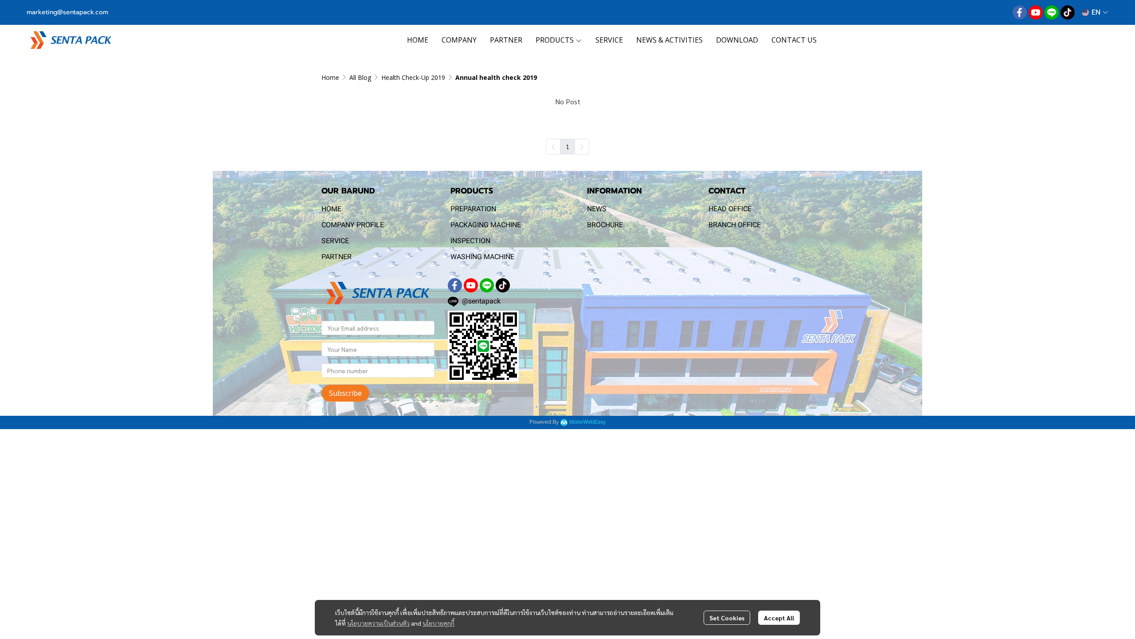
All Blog (360, 77)
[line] (1052, 12)
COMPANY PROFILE (352, 225)
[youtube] (1036, 12)
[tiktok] (1068, 12)
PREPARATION (473, 209)
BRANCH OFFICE (734, 225)
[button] (1094, 12)
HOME (331, 209)
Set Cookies (726, 618)
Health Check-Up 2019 (413, 77)
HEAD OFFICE (729, 209)
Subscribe (345, 393)
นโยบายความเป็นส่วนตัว (378, 623)
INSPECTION (470, 241)
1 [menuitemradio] (567, 146)
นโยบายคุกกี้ (438, 623)
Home (330, 77)
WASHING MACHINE (482, 256)
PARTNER (336, 256)
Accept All (779, 618)
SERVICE (335, 241)
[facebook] (1020, 12)
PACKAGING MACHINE (485, 225)
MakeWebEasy (587, 422)
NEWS (597, 209)
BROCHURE (605, 225)
